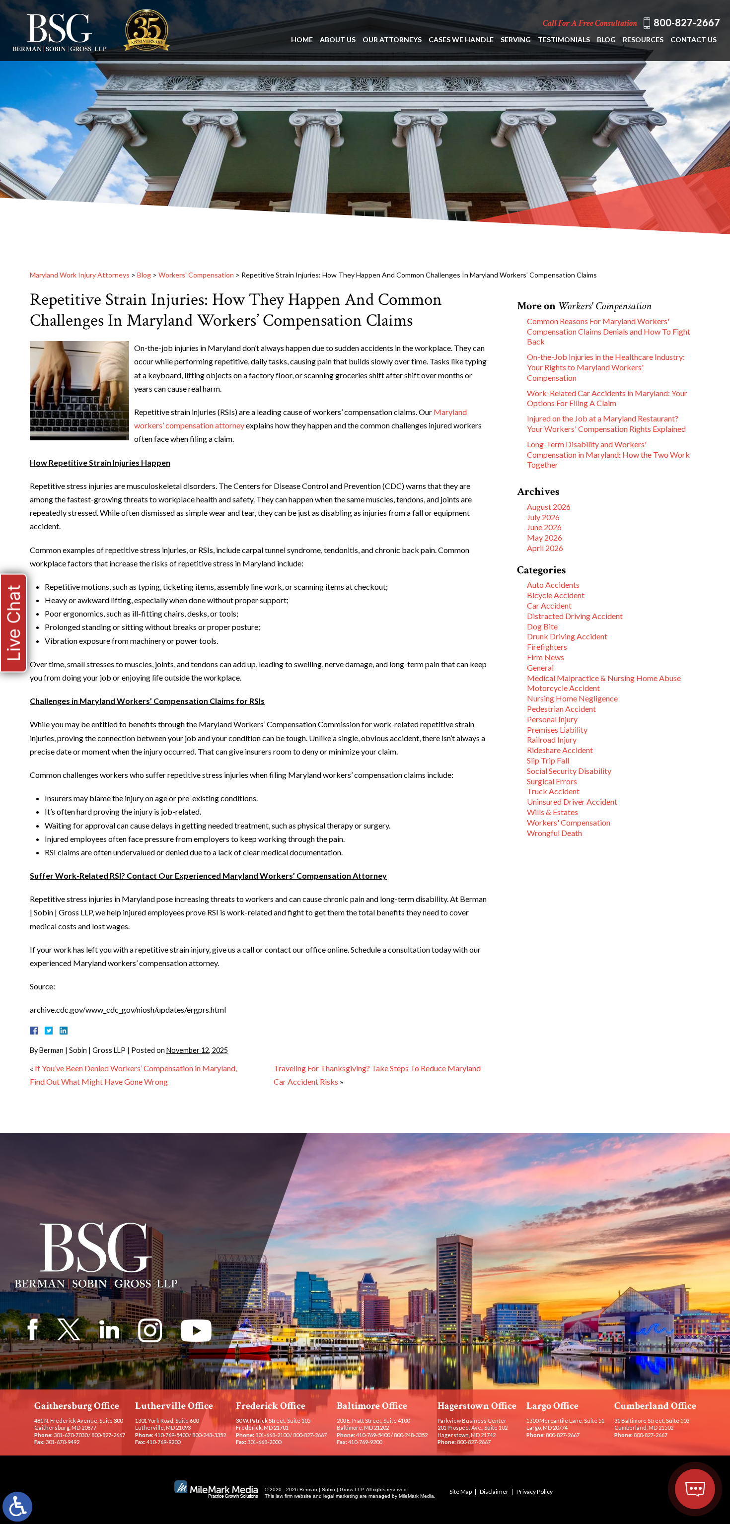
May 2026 (544, 537)
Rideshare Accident (560, 750)
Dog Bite (542, 626)
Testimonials (564, 39)
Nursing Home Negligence (572, 698)
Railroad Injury (552, 739)
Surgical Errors (552, 781)
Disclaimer (494, 1491)
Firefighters (547, 646)
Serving (516, 39)
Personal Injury (552, 719)
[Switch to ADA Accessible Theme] (17, 1507)
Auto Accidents (553, 584)
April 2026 (545, 548)
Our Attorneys (392, 39)
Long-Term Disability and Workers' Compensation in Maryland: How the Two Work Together (608, 454)
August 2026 (549, 506)
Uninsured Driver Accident (572, 801)
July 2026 (543, 517)
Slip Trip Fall (548, 760)
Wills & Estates (552, 812)
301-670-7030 (70, 1435)
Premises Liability (557, 729)
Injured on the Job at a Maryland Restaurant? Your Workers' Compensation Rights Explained (606, 423)
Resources (643, 39)
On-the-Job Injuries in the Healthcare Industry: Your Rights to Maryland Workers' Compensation (606, 367)
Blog (606, 39)
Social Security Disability (569, 770)
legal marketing (340, 1496)
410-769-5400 (171, 1435)
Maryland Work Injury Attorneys (80, 275)
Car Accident (549, 605)
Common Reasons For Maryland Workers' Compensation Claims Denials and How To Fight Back (608, 331)
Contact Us (693, 39)
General (540, 667)
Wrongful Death (554, 832)
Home (302, 39)
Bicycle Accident (555, 595)
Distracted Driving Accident (575, 616)
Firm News (545, 657)
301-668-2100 (272, 1435)
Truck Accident (553, 791)
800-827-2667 (687, 22)
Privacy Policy (534, 1491)
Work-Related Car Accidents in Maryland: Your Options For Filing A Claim (607, 398)
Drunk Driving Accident (567, 636)
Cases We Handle (461, 39)
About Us (338, 39)
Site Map (460, 1491)
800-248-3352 (209, 1435)
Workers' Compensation (196, 275)
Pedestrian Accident (561, 708)
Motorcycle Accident (563, 688)
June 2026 (544, 527)
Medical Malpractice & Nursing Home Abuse (604, 678)
